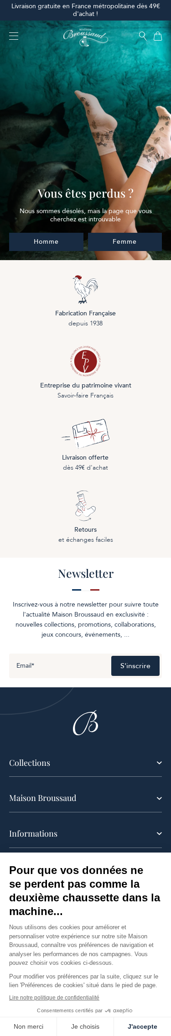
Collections (29, 762)
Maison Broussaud (42, 797)
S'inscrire (135, 666)
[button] (143, 36)
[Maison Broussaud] (85, 36)
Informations (33, 833)
